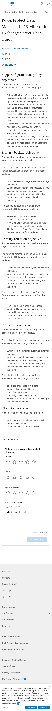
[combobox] (26, 12)
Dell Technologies (11, 636)
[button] (42, 4)
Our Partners (8, 619)
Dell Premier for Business (15, 643)
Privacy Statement (11, 672)
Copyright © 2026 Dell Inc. (14, 660)
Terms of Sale (8, 666)
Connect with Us (10, 584)
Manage (5, 707)
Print (7, 54)
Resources (7, 626)
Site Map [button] (6, 590)
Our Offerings (8, 607)
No (19, 507)
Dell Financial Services (13, 649)
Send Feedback (37, 539)
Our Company (8, 613)
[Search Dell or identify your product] (47, 12)
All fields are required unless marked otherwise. (22, 450)
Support (6, 578)
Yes (10, 507)
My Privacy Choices (11, 679)
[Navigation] (4, 4)
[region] (26, 251)
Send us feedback (15, 512)
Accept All (44, 707)
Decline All (31, 707)
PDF (7, 59)
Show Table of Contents (16, 49)
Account (6, 571)
